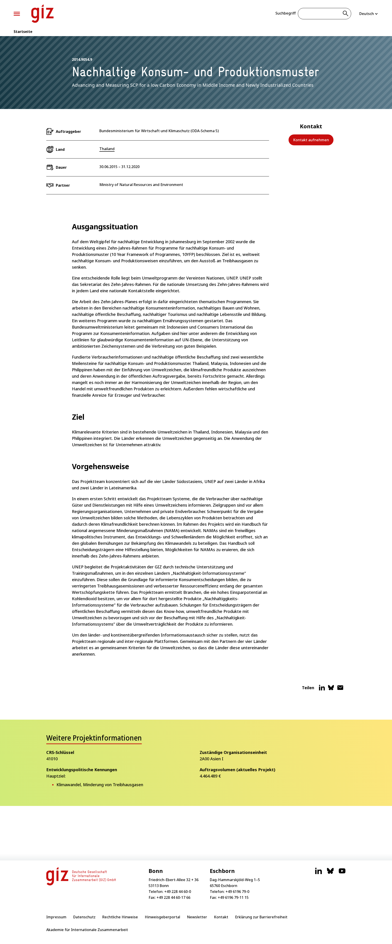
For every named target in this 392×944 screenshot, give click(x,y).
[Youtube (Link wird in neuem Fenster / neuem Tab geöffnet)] (342, 873)
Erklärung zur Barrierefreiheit (261, 916)
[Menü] (16, 13)
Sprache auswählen (368, 14)
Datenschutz (84, 916)
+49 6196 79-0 (237, 891)
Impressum (56, 916)
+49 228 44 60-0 (177, 891)
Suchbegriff (285, 13)
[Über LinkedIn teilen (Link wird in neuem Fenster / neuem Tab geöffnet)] (322, 689)
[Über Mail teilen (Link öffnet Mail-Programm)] (340, 689)
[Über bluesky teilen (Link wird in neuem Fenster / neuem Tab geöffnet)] (331, 689)
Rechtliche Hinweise (120, 916)
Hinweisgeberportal (162, 916)
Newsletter (197, 916)
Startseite (23, 31)
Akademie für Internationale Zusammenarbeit (87, 929)
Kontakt (221, 916)
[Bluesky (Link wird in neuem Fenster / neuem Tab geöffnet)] (330, 873)
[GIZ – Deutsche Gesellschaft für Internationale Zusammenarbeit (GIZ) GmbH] (42, 14)
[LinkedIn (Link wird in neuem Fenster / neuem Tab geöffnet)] (318, 873)
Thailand (107, 148)
